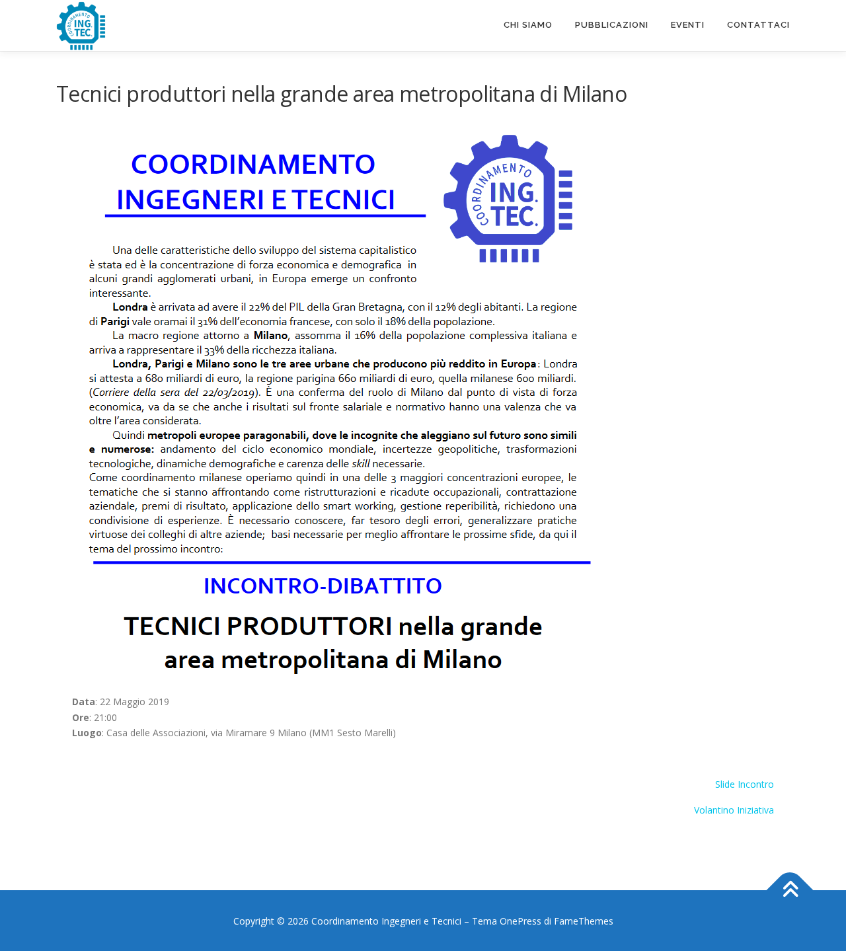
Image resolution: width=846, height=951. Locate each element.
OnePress (520, 921)
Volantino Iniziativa (734, 810)
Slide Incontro (744, 784)
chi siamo (528, 25)
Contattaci (758, 25)
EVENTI (688, 25)
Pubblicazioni (611, 25)
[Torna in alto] (790, 889)
